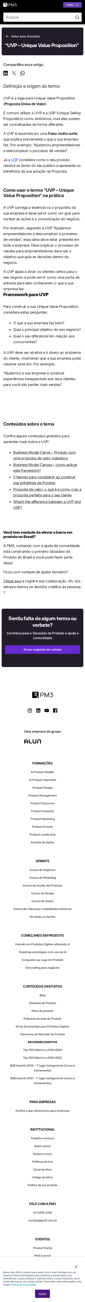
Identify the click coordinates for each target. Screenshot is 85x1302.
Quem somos (42, 1146)
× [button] (76, 1265)
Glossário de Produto (42, 1003)
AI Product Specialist (42, 780)
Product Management (42, 795)
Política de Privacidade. (23, 1284)
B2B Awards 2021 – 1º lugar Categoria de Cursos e (42, 1078)
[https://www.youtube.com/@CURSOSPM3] (46, 710)
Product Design (42, 788)
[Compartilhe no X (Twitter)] (14, 74)
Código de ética (42, 1177)
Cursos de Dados (43, 901)
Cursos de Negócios (42, 870)
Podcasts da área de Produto (42, 1018)
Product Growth (42, 827)
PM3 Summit (42, 1256)
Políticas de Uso (42, 1161)
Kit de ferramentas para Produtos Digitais (42, 1026)
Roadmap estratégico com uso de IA (42, 952)
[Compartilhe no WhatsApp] (22, 74)
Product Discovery (42, 803)
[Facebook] (55, 712)
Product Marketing (43, 819)
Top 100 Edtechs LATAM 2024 (42, 1050)
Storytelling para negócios (42, 968)
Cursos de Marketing (42, 878)
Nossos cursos (42, 1154)
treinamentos (42, 1083)
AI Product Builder (42, 772)
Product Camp (42, 1248)
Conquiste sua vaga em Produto (42, 960)
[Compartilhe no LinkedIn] (5, 74)
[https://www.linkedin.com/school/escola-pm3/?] (38, 710)
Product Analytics (42, 811)
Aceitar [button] (42, 1293)
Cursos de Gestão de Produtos (42, 885)
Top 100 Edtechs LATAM (38, 1058)
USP (14, 160)
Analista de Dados (42, 842)
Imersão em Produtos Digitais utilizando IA (42, 944)
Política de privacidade (42, 1185)
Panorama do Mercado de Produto (42, 1034)
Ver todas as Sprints (42, 917)
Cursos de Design (42, 893)
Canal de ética (42, 1169)
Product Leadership (42, 834)
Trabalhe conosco (42, 1138)
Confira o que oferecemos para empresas (42, 1111)
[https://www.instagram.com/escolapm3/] (29, 710)
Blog (42, 995)
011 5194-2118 (42, 1212)
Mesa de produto (42, 1011)
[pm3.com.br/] (42, 695)
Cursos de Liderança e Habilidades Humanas (42, 909)
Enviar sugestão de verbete (42, 649)
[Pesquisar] (76, 17)
